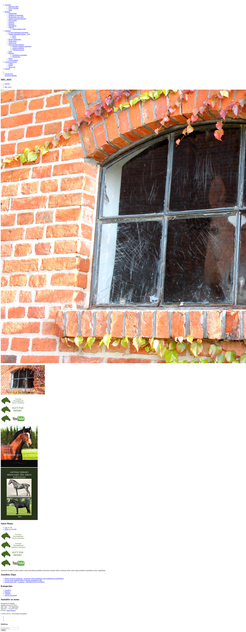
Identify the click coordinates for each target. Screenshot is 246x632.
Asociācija (8, 5)
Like (6, 527)
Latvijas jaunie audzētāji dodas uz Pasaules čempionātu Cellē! (23, 580)
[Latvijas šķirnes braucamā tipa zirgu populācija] (19, 519)
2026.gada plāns (13, 6)
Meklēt (3, 630)
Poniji (10, 51)
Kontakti (7, 69)
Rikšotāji (11, 53)
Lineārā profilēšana (18, 48)
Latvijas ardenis (13, 60)
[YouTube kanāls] (13, 422)
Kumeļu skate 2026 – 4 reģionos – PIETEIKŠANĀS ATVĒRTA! (25, 582)
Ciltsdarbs (8, 31)
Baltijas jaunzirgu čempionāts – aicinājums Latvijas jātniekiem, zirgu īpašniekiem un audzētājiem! (34, 578)
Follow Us (8, 529)
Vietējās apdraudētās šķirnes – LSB (19, 34)
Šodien (10, 65)
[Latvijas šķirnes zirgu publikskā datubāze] (13, 404)
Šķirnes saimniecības (14, 39)
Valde (10, 10)
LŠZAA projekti (13, 8)
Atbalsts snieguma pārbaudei (17, 19)
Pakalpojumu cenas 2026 (16, 17)
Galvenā (7, 84)
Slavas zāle (11, 67)
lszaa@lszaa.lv (11, 610)
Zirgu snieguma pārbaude (16, 44)
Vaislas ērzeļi (12, 43)
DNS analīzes (12, 20)
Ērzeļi (14, 36)
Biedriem (7, 12)
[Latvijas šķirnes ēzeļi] (13, 549)
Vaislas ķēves (12, 41)
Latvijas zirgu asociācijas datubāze (11, 74)
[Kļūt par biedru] (13, 413)
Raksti (10, 58)
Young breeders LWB (19, 29)
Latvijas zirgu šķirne (11, 62)
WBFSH (11, 27)
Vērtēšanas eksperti (18, 50)
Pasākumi (11, 24)
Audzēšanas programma (19, 55)
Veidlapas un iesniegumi (15, 15)
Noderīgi (11, 22)
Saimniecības (16, 57)
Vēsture (10, 63)
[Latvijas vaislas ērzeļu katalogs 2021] (19, 467)
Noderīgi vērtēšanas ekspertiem (21, 46)
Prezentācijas (12, 25)
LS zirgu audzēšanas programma (18, 32)
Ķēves (14, 38)
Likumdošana (12, 13)
